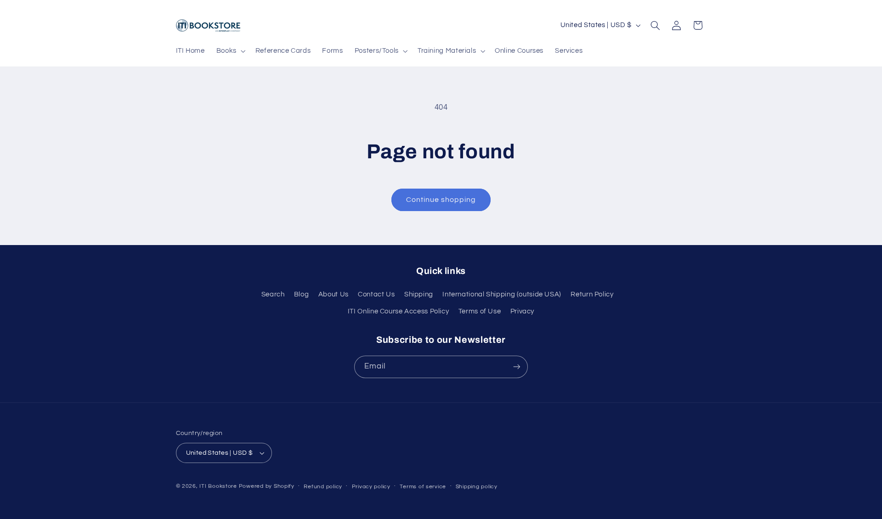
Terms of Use (479, 311)
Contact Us (376, 294)
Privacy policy (371, 486)
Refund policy (323, 486)
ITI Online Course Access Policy (398, 311)
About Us (333, 294)
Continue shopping (441, 199)
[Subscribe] (516, 367)
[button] (229, 51)
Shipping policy (477, 486)
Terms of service (423, 486)
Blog (301, 294)
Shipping (418, 294)
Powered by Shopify (266, 486)
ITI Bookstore (218, 486)
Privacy (522, 311)
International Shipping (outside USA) (501, 294)
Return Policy (592, 294)
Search (273, 294)
